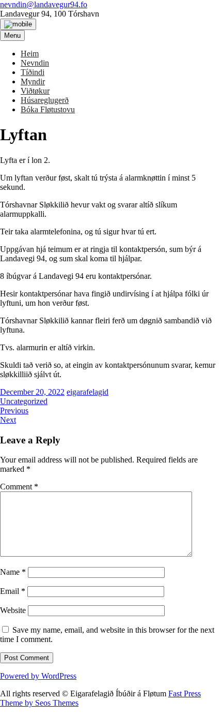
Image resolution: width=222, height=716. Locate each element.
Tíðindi (32, 72)
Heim (30, 53)
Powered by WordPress (38, 676)
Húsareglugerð (45, 100)
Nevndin (35, 62)
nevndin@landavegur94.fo (43, 4)
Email (12, 591)
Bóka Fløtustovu (48, 109)
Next (8, 419)
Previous (14, 410)
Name (13, 572)
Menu (12, 35)
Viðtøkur (35, 90)
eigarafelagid (87, 391)
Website (13, 610)
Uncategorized (23, 401)
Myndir (33, 81)
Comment (19, 486)
